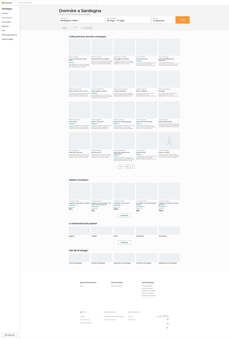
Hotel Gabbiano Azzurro (99, 91)
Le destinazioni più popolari (83, 223)
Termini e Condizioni (86, 323)
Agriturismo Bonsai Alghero (100, 59)
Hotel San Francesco (76, 152)
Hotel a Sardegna (75, 263)
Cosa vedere (6, 22)
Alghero (72, 236)
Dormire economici (116, 286)
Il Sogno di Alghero (120, 91)
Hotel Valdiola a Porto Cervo (78, 91)
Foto (3, 30)
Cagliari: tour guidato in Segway (79, 203)
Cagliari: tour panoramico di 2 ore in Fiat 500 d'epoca (101, 203)
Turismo (5, 13)
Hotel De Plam (141, 152)
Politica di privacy (85, 319)
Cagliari (94, 236)
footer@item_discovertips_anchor (114, 316)
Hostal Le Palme (164, 152)
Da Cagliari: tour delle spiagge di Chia (146, 203)
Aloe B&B (162, 91)
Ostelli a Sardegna (98, 263)
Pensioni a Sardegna (143, 263)
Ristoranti (5, 26)
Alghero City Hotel (97, 121)
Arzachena (163, 236)
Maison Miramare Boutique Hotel (78, 59)
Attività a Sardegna (78, 180)
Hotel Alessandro (142, 59)
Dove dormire (7, 18)
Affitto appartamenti (9, 35)
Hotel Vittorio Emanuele (144, 121)
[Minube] (7, 3)
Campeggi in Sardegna (121, 59)
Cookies (82, 316)
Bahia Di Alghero (141, 91)
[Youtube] (167, 312)
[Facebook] (158, 312)
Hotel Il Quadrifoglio (165, 121)
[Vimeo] (164, 312)
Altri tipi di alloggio (148, 282)
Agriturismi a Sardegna (122, 263)
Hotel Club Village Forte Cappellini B (121, 153)
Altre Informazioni (117, 282)
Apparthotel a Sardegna (168, 263)
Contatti (130, 316)
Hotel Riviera (73, 121)
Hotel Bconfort (96, 152)
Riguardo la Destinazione (88, 282)
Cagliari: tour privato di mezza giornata (168, 203)
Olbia (116, 236)
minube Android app (110, 319)
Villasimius (140, 236)
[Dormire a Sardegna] (132, 167)
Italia (81, 286)
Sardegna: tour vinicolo (121, 203)
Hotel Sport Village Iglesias (123, 121)
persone (159, 20)
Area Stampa (132, 319)
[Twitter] (161, 312)
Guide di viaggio (7, 39)
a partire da (72, 207)
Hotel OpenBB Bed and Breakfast (166, 59)
